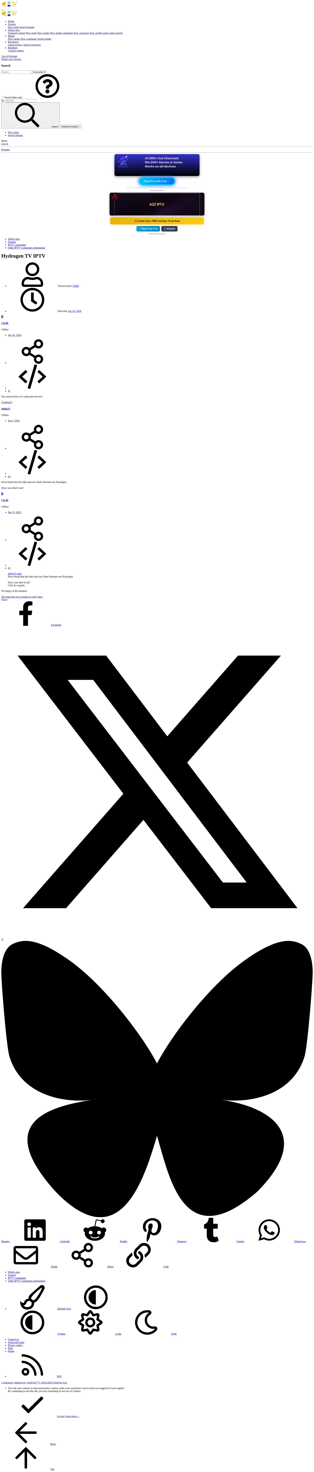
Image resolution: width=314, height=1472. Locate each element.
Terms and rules (16, 1342)
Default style (64, 1308)
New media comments (61, 33)
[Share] (32, 362)
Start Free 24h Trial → (157, 181)
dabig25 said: (15, 573)
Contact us (13, 1339)
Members (12, 47)
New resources (81, 33)
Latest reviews (15, 44)
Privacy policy (15, 1345)
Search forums (26, 27)
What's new (14, 30)
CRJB (75, 286)
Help (10, 1348)
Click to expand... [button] (17, 585)
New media (43, 33)
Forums (12, 24)
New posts (13, 27)
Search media (44, 39)
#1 (9, 391)
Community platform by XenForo (34, 1382)
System (61, 1333)
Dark (174, 1333)
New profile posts (99, 33)
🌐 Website (169, 228)
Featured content (16, 33)
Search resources (32, 44)
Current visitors (16, 50)
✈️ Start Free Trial (148, 228)
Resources (13, 41)
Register (5, 149)
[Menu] (2, 10)
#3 (9, 568)
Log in (4, 143)
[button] (47, 97)
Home (11, 21)
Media (11, 36)
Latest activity (116, 33)
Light (118, 1333)
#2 (9, 476)
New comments (28, 39)
